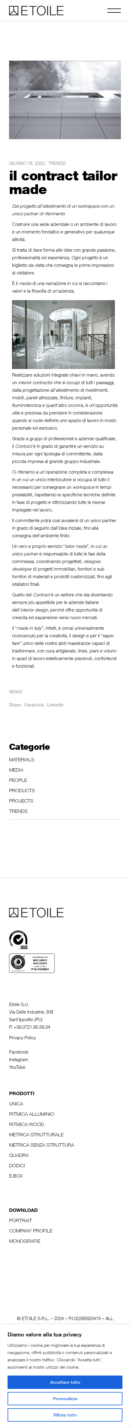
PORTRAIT (20, 1220)
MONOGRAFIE (24, 1241)
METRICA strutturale (36, 1134)
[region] (65, 1376)
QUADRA (19, 1155)
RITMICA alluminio (31, 1114)
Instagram (18, 1059)
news (15, 691)
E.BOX (16, 1175)
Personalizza (65, 1398)
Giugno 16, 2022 (26, 163)
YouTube (17, 1067)
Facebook (19, 1051)
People (18, 780)
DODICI (17, 1165)
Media (16, 770)
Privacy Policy (22, 1037)
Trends (57, 163)
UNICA (16, 1103)
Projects (21, 800)
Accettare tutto (65, 1382)
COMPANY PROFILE (30, 1230)
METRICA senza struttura (41, 1145)
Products (22, 790)
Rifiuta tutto (65, 1415)
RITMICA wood (26, 1124)
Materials (21, 759)
